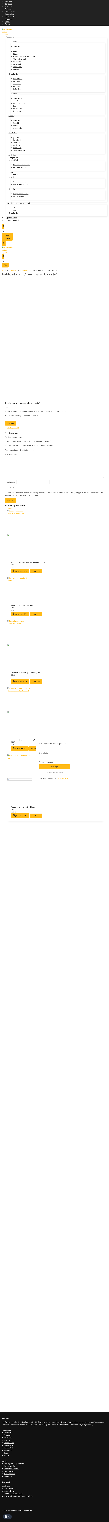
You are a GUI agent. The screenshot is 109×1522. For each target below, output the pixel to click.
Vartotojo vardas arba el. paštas (54, 743)
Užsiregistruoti (63, 778)
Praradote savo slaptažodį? (54, 772)
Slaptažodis (48, 753)
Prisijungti (54, 767)
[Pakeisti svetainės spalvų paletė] (7, 1516)
